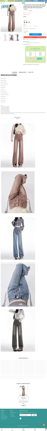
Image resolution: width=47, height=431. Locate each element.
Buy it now (35, 37)
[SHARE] (45, 34)
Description (14, 72)
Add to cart (35, 34)
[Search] (3, 3)
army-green (23, 405)
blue (22, 405)
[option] (11, 18)
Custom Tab (30, 72)
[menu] (1, 3)
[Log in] (43, 3)
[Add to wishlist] (43, 34)
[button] (1, 37)
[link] (6, 376)
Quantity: (25, 32)
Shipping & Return (23, 72)
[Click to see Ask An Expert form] (41, 423)
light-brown (25, 405)
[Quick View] (28, 389)
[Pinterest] (20, 418)
